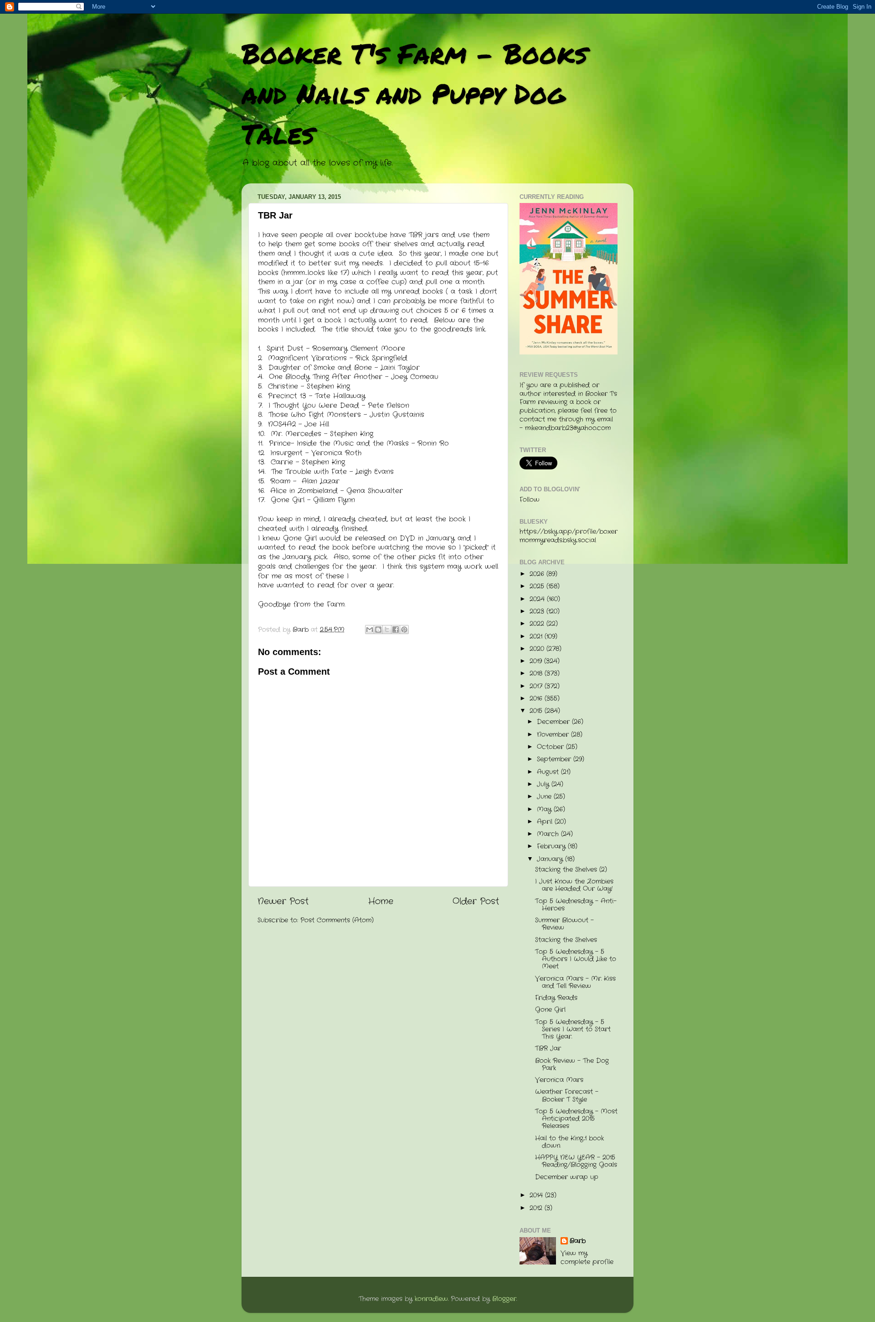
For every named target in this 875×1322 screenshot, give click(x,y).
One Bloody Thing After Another (325, 377)
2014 (537, 1195)
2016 (537, 698)
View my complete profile (587, 1257)
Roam (280, 481)
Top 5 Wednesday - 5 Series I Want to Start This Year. (573, 1029)
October (551, 747)
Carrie (282, 462)
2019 (537, 661)
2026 (538, 574)
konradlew (431, 1299)
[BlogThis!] (378, 629)
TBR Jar (548, 1048)
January (551, 859)
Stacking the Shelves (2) (571, 869)
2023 (538, 611)
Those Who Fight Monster (312, 415)
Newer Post (283, 901)
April (546, 821)
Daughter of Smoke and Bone (320, 368)
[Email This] (369, 629)
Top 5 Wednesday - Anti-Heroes (576, 905)
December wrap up (566, 1177)
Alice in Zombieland (304, 491)
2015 (537, 711)
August (549, 772)
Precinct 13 (287, 396)
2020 (538, 649)
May (545, 809)
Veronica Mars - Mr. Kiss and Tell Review (575, 982)
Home (380, 901)
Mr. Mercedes (296, 434)
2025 (538, 586)
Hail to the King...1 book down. (569, 1142)
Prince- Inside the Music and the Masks (339, 443)
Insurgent (286, 453)
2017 (537, 686)
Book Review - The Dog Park (572, 1064)
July (544, 784)
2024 (538, 599)
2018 (537, 673)
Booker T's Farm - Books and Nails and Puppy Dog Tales (414, 93)
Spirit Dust (285, 349)
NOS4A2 (282, 424)
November (554, 734)
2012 (537, 1208)
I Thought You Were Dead (315, 406)
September (555, 759)
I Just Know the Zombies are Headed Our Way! (574, 885)
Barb (578, 1241)
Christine (283, 386)
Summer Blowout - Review (564, 924)
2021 (537, 636)
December (554, 722)
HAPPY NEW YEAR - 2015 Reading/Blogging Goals (576, 1161)
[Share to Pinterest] (404, 629)
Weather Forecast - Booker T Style (566, 1095)
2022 (538, 623)
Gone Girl (287, 500)
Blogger (504, 1299)
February (552, 846)
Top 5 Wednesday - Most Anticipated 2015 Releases (576, 1118)
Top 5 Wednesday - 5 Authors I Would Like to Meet (575, 959)
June (545, 796)
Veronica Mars (559, 1080)
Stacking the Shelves (566, 940)
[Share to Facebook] (395, 629)
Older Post (476, 901)
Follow (530, 499)
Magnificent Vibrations (307, 358)
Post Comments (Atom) (337, 920)
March (549, 834)
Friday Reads (556, 998)
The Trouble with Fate (309, 472)
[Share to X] (386, 629)
